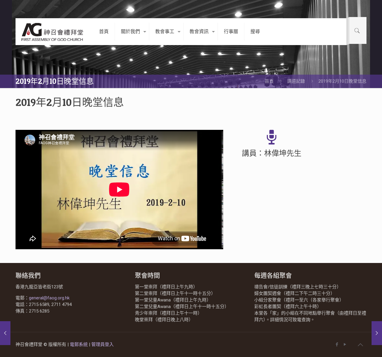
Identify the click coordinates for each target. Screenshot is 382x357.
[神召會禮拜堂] (52, 31)
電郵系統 (79, 344)
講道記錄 (296, 81)
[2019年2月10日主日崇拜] (5, 333)
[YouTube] (345, 344)
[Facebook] (337, 344)
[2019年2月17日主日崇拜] (377, 333)
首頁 (269, 81)
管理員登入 (102, 344)
